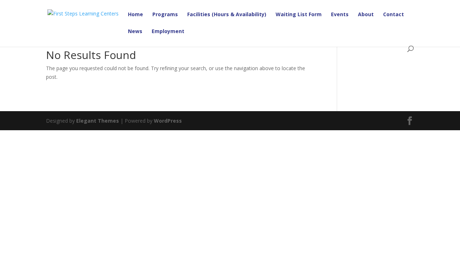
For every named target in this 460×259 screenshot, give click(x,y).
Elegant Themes (97, 120)
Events (340, 15)
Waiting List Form (299, 15)
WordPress (168, 120)
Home (135, 15)
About (366, 15)
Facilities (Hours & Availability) (226, 15)
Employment (168, 32)
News (135, 32)
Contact (393, 15)
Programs (165, 15)
